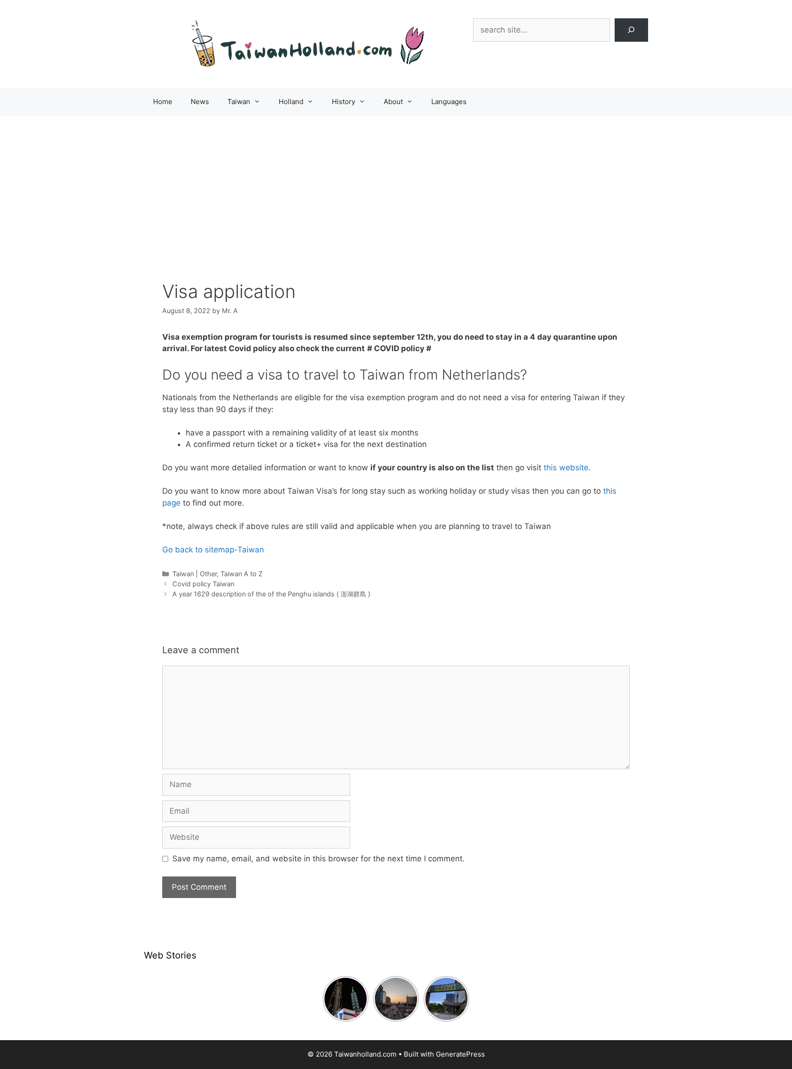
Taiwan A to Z (241, 574)
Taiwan (238, 101)
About (393, 101)
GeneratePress (460, 1054)
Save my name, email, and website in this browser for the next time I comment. (318, 858)
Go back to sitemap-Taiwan (213, 549)
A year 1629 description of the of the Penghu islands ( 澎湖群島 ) (271, 594)
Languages (449, 101)
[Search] (631, 30)
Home (162, 101)
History (343, 101)
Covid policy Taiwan (203, 584)
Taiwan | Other (194, 574)
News (200, 101)
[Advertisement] (396, 184)
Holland (291, 101)
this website (566, 467)
